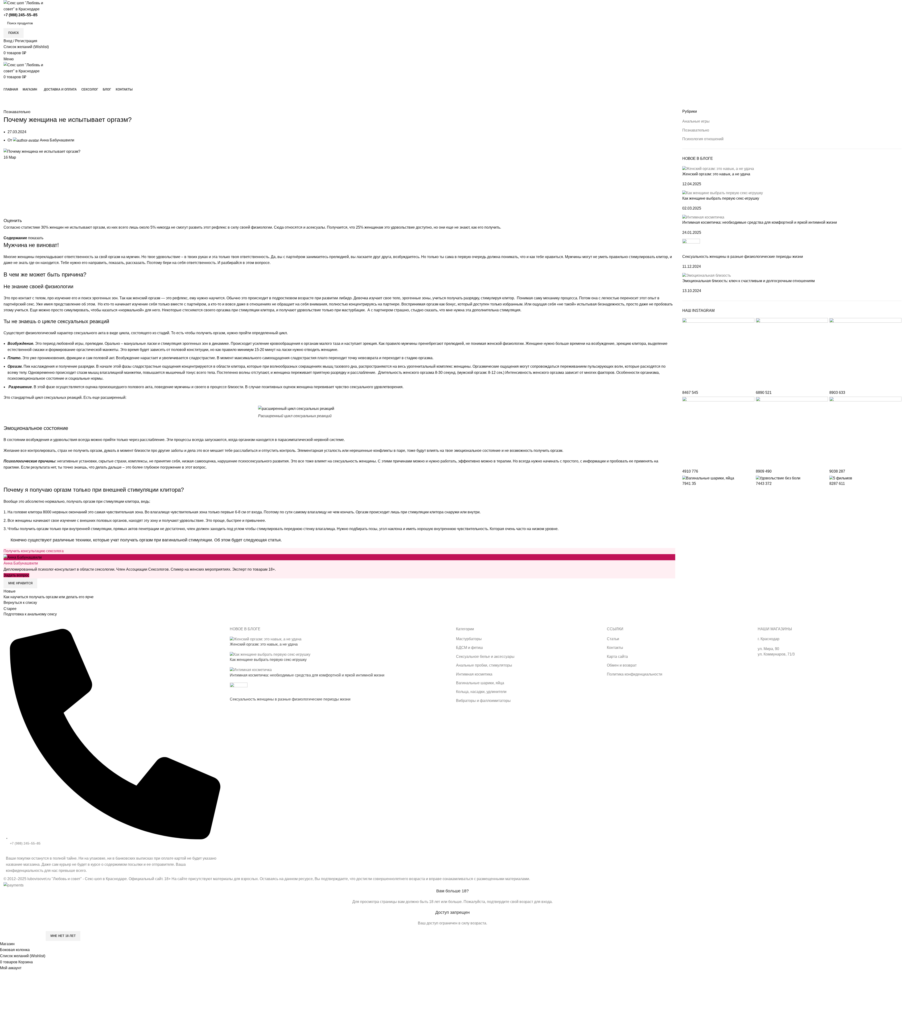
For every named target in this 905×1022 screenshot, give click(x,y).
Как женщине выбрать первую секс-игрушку (720, 198)
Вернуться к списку (20, 603)
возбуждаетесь (406, 257)
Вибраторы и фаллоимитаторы (483, 701)
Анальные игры (696, 121)
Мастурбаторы (469, 639)
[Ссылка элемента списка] (113, 740)
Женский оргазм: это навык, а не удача (716, 174)
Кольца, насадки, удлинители (481, 692)
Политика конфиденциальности (634, 674)
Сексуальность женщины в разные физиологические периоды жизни (742, 257)
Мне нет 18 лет (63, 936)
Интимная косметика (474, 674)
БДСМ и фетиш (469, 648)
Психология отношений (703, 139)
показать (35, 238)
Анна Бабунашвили (21, 563)
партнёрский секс (19, 304)
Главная (10, 106)
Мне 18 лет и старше (22, 936)
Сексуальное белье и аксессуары (485, 657)
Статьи (613, 639)
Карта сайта (617, 657)
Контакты (615, 648)
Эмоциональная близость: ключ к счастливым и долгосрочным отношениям (748, 281)
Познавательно (33, 106)
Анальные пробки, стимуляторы (484, 665)
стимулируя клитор (497, 298)
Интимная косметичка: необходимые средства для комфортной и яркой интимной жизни (759, 222)
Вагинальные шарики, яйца (480, 683)
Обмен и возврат (622, 665)
